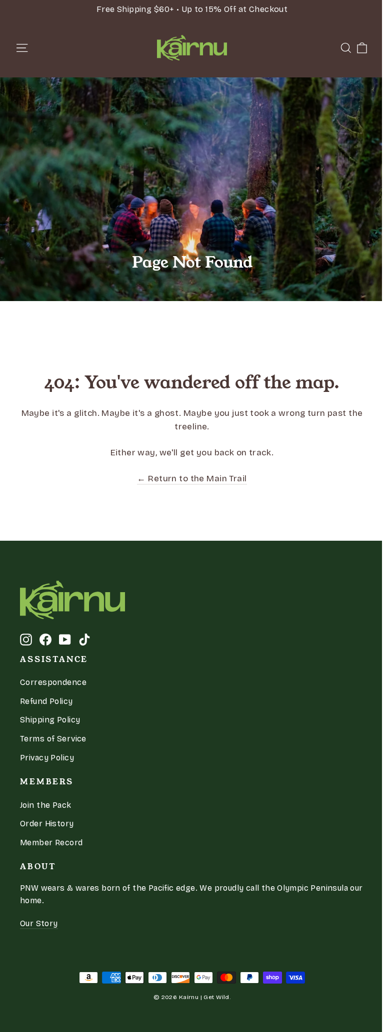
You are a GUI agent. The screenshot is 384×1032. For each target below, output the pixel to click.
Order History (47, 823)
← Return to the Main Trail (191, 478)
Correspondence (53, 682)
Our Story (39, 923)
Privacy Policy (47, 757)
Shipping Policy (50, 719)
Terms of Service (53, 738)
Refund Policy (46, 701)
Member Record (51, 842)
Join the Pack (46, 805)
